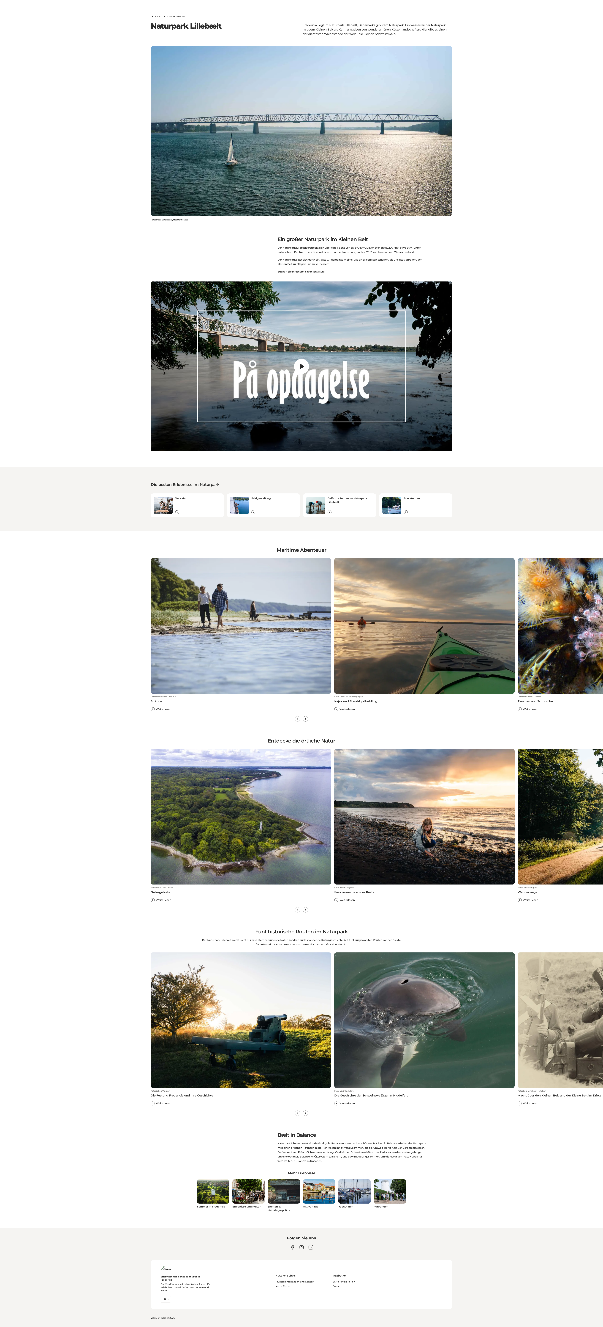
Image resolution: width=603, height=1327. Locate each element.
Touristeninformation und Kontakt (294, 1281)
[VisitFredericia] (166, 1267)
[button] (241, 703)
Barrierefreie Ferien (344, 1281)
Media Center (283, 1286)
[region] (301, 366)
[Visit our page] (292, 1247)
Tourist (158, 16)
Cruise (336, 1286)
